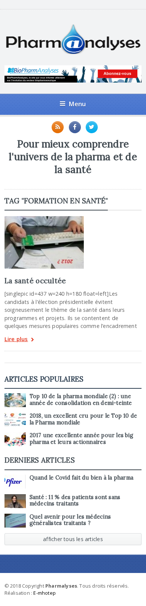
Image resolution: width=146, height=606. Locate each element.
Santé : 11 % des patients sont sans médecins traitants (75, 500)
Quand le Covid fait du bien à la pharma (81, 477)
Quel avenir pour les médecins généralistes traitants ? (70, 519)
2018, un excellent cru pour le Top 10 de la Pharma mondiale (83, 419)
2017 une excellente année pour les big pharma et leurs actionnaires (81, 438)
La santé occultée (35, 280)
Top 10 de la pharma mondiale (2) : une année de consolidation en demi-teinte (81, 399)
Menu (77, 103)
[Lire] (44, 219)
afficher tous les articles (73, 539)
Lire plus (16, 339)
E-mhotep (44, 592)
